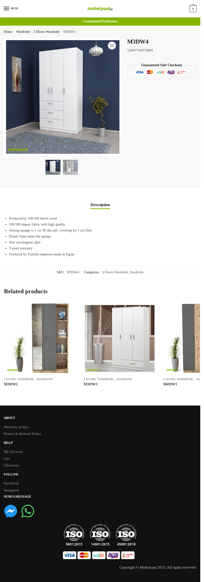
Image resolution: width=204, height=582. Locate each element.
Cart (7, 459)
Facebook (11, 483)
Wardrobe (23, 32)
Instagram (11, 490)
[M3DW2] (40, 338)
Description (100, 205)
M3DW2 (11, 384)
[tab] (100, 201)
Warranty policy (16, 427)
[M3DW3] (120, 338)
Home (8, 32)
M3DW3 (91, 384)
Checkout (11, 465)
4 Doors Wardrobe (178, 379)
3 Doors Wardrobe (46, 32)
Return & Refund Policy (22, 434)
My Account (13, 452)
